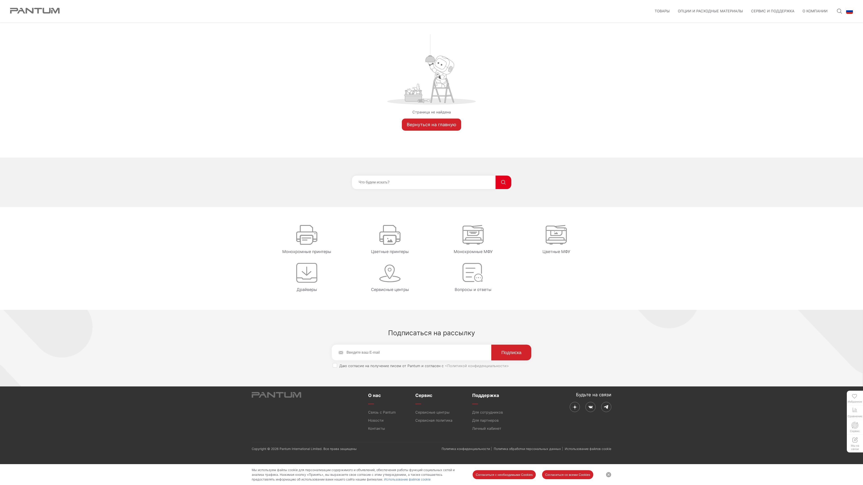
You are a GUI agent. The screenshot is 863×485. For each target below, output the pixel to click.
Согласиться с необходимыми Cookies (504, 474)
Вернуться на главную (431, 124)
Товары (662, 11)
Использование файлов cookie (407, 479)
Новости (376, 420)
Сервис (423, 395)
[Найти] (503, 182)
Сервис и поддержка (772, 11)
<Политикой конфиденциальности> (477, 366)
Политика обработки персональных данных (527, 449)
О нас (374, 395)
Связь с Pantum (382, 412)
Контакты (376, 428)
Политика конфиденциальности (466, 449)
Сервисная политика (433, 420)
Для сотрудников (487, 412)
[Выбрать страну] (849, 11)
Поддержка (485, 395)
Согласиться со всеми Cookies (567, 474)
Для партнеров (485, 420)
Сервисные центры (432, 412)
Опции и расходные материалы (710, 11)
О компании (815, 11)
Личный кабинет (486, 428)
